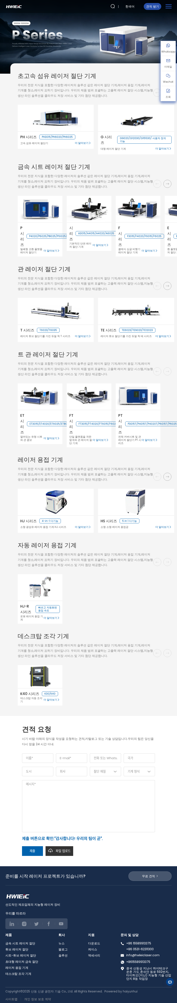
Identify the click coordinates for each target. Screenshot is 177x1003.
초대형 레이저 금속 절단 (21, 961)
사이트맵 (11, 999)
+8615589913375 (138, 962)
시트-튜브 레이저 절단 (20, 955)
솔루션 (63, 955)
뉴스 (61, 943)
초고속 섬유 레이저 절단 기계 (57, 76)
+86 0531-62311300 (140, 949)
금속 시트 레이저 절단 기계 (54, 167)
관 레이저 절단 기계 (44, 269)
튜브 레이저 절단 (16, 949)
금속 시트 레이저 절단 (20, 943)
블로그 (63, 949)
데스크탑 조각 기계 (43, 636)
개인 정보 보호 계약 (37, 999)
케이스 (92, 949)
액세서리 (94, 955)
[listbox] (131, 6)
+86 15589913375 (138, 943)
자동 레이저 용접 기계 (47, 545)
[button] (167, 184)
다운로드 (94, 943)
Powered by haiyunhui (120, 991)
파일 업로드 (63, 851)
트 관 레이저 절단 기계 (48, 354)
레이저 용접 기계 (40, 460)
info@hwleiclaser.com (143, 955)
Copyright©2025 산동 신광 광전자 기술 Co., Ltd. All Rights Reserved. (54, 991)
